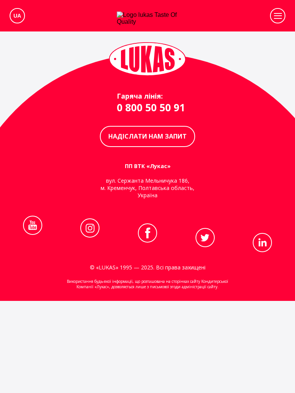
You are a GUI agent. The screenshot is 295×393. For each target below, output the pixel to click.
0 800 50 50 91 (151, 107)
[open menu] (277, 15)
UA (17, 16)
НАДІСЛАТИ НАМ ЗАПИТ (147, 136)
